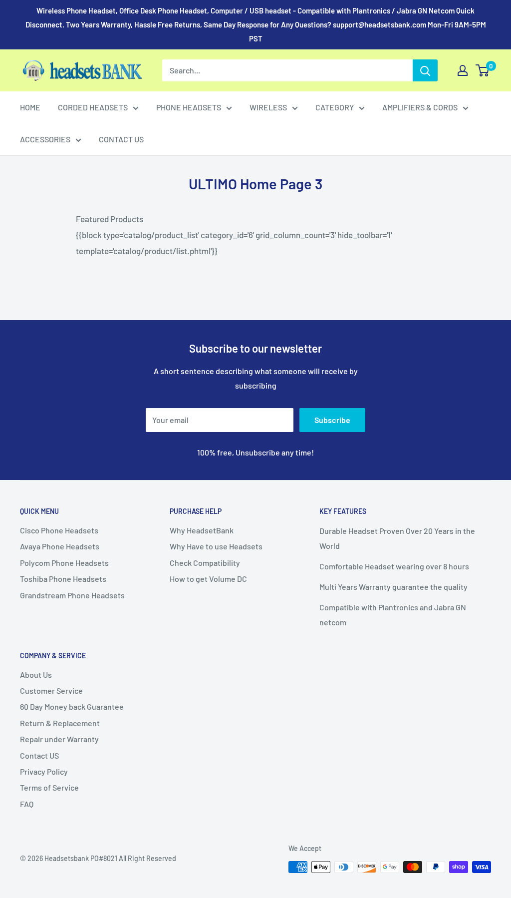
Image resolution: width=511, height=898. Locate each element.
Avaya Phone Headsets (59, 546)
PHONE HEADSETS (188, 107)
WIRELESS (268, 107)
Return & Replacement (60, 723)
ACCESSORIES (45, 139)
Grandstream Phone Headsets (72, 595)
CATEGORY (334, 107)
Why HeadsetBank (202, 530)
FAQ (26, 804)
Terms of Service (49, 787)
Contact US (39, 755)
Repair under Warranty (59, 739)
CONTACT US (121, 139)
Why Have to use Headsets (216, 546)
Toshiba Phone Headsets (63, 578)
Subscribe (332, 420)
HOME (30, 107)
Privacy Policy (44, 771)
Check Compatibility (205, 562)
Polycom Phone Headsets (64, 562)
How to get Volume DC (208, 578)
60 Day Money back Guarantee (72, 706)
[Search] (425, 70)
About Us (36, 674)
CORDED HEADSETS (93, 107)
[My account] (463, 70)
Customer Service (51, 690)
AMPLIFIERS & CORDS (420, 107)
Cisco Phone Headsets (59, 530)
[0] (483, 70)
